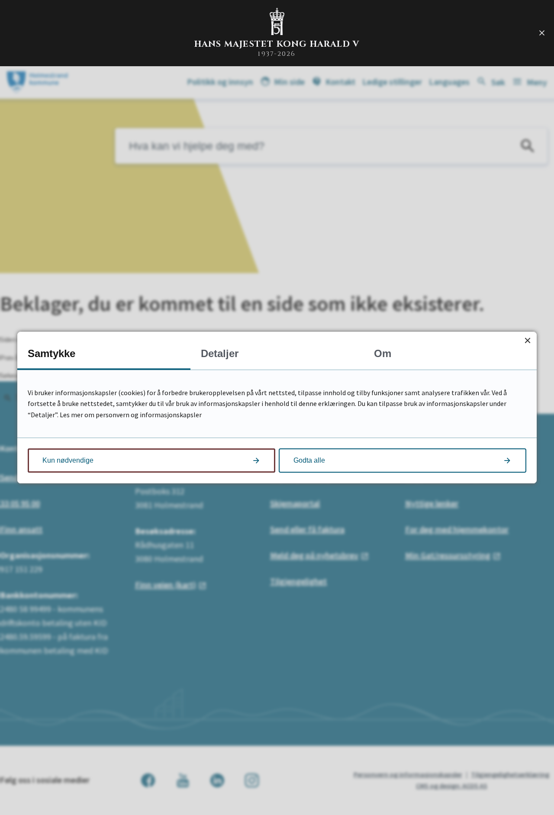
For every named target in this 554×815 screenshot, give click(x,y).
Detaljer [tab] (219, 353)
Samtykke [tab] (51, 353)
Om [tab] (382, 353)
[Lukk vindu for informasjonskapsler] (527, 341)
